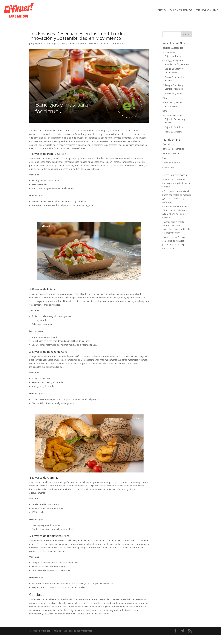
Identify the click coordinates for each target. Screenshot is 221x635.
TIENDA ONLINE (207, 10)
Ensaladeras (168, 144)
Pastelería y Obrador (172, 115)
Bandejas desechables (173, 148)
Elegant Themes (52, 630)
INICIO (161, 10)
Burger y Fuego (169, 52)
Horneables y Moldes (172, 102)
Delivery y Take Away (97, 43)
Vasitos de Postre (173, 131)
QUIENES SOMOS (181, 10)
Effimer (165, 98)
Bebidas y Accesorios (172, 47)
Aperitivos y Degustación (177, 64)
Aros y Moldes (172, 106)
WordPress (86, 630)
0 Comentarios (117, 43)
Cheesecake (168, 167)
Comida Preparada (77, 43)
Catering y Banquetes (172, 60)
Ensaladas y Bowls (174, 93)
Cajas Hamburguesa (174, 56)
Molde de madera (171, 162)
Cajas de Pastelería (174, 127)
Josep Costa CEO (41, 43)
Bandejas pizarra (170, 153)
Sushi (164, 158)
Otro (164, 110)
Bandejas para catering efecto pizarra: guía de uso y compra (176, 183)
